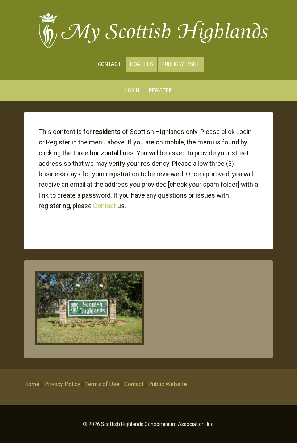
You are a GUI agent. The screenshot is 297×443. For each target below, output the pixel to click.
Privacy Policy (62, 384)
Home (31, 384)
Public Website (167, 384)
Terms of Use (102, 384)
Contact (104, 206)
